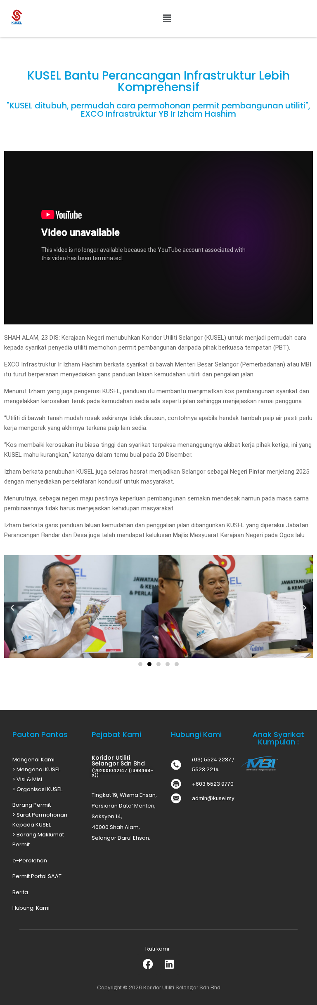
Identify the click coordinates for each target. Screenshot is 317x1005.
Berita (20, 892)
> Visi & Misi (27, 779)
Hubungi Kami (31, 908)
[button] (167, 18)
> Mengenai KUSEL (36, 769)
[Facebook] (147, 964)
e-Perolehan (29, 860)
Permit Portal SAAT (37, 876)
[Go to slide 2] (149, 664)
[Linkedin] (169, 964)
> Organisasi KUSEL (37, 789)
